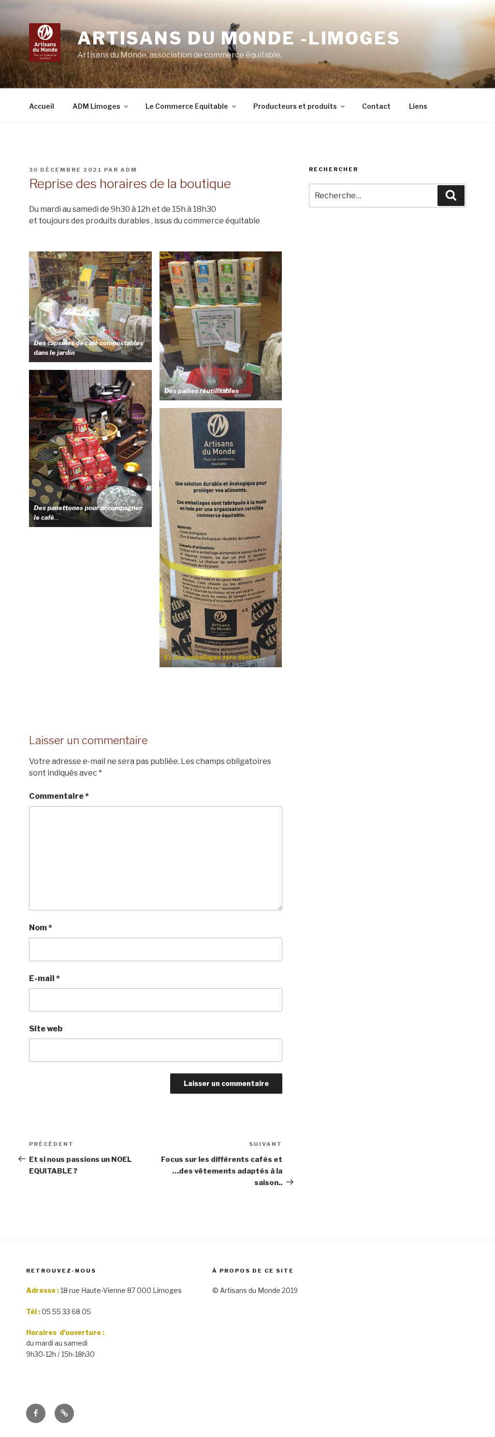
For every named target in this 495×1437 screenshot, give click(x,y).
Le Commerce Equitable (187, 106)
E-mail (44, 978)
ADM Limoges (96, 106)
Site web (45, 1028)
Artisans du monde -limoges (239, 38)
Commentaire (59, 796)
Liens (418, 106)
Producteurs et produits (295, 106)
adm (128, 169)
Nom (40, 927)
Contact (376, 106)
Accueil (41, 106)
